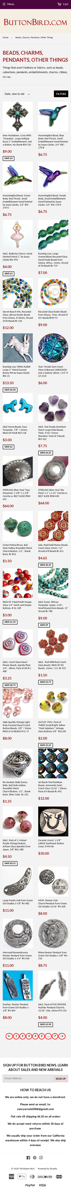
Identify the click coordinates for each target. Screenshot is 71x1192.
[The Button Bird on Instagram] (41, 1158)
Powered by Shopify (47, 1169)
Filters (61, 93)
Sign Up (61, 1078)
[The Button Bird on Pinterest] (35, 1158)
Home (5, 37)
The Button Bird (26, 1169)
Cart (65, 4)
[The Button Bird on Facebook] (28, 1158)
